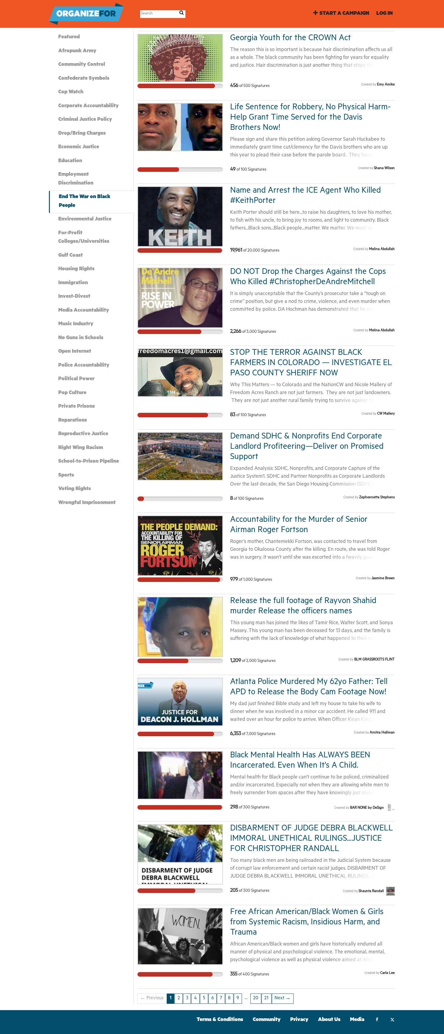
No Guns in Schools (80, 338)
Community (267, 1020)
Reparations (72, 421)
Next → (283, 998)
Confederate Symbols (83, 79)
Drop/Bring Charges (82, 134)
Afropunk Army (77, 51)
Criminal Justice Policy (85, 120)
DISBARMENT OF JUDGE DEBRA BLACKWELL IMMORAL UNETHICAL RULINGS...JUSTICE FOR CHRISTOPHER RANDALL (311, 839)
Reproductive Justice (83, 434)
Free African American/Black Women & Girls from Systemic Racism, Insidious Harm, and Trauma (307, 923)
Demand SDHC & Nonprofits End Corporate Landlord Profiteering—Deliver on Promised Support (307, 447)
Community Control (81, 65)
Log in (384, 14)
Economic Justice (78, 147)
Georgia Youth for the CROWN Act (290, 38)
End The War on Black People (84, 201)
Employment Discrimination (75, 179)
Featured (69, 37)
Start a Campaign (344, 14)
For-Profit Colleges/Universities (83, 238)
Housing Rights (76, 269)
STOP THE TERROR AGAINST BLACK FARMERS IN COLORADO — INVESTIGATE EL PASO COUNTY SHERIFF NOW (311, 364)
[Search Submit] (181, 13)
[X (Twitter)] (392, 1020)
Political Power (76, 379)
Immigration (73, 283)
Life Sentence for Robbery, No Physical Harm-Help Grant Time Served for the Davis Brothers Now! (310, 118)
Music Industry (75, 324)
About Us (329, 1020)
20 (255, 998)
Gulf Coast (70, 256)
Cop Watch (70, 92)
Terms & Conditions (220, 1020)
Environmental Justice (84, 220)
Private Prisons (76, 407)
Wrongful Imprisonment (87, 503)
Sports (66, 476)
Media (357, 1020)
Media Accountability (83, 311)
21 (266, 998)
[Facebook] (377, 1020)
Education (70, 161)
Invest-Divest (74, 297)
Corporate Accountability (88, 106)
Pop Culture (72, 393)
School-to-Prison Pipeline (88, 462)
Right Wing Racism (80, 448)
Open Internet (74, 352)
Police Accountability (83, 366)
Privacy (299, 1020)
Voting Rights (74, 489)
